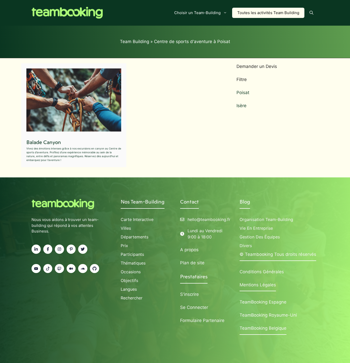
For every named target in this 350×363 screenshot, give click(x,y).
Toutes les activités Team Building (268, 12)
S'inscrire (189, 294)
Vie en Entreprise (256, 228)
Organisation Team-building (266, 219)
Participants (132, 254)
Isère (241, 105)
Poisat (242, 92)
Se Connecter (194, 307)
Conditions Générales (262, 271)
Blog (245, 201)
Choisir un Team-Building (197, 12)
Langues (129, 289)
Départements (134, 236)
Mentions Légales (258, 284)
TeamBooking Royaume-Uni (268, 315)
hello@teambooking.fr (209, 219)
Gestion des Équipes (260, 236)
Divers (246, 245)
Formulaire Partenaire (202, 320)
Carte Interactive (137, 219)
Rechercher (131, 297)
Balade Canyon (43, 142)
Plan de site (192, 262)
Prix (124, 245)
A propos (189, 249)
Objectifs (129, 280)
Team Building (134, 41)
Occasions (131, 271)
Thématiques (133, 263)
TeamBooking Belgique (263, 328)
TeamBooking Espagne (263, 302)
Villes (126, 228)
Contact (189, 201)
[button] (311, 13)
